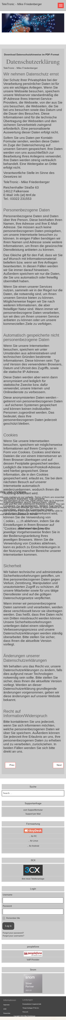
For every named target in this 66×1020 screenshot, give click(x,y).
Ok (4, 521)
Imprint (43, 528)
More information (28, 528)
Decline (17, 521)
